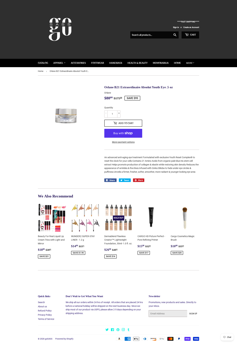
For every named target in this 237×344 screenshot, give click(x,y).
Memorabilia (161, 63)
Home (177, 63)
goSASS (48, 339)
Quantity (108, 107)
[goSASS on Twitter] (107, 330)
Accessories (78, 63)
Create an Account (191, 27)
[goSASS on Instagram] (123, 330)
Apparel (58, 63)
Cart (193, 34)
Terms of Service (46, 319)
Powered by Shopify (64, 339)
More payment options (123, 142)
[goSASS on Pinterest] (118, 330)
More (189, 63)
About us (42, 306)
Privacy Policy (45, 315)
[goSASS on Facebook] (112, 330)
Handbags (115, 63)
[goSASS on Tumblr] (128, 330)
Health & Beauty (138, 63)
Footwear (97, 63)
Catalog (43, 63)
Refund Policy (45, 310)
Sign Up (193, 313)
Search (41, 302)
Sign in (176, 27)
